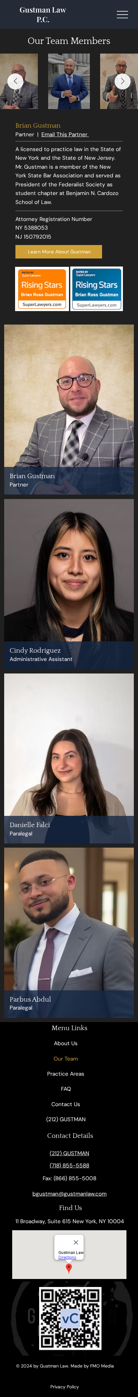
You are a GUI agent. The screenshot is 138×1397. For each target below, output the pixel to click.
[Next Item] (123, 81)
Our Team (66, 1058)
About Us (66, 1043)
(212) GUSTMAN (66, 1119)
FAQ (66, 1088)
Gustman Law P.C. (43, 14)
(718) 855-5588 (69, 1165)
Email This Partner (65, 134)
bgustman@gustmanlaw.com (69, 1193)
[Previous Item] (15, 81)
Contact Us (65, 1104)
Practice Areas (65, 1073)
